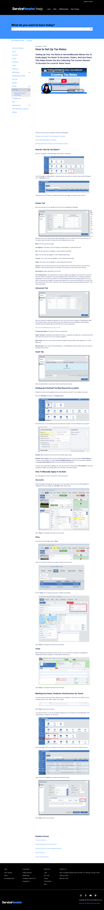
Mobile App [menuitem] (26, 875)
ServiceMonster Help (17, 40)
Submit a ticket (88, 1)
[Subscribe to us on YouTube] (91, 895)
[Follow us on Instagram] (81, 895)
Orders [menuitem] (14, 58)
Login (49, 9)
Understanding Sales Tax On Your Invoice (46, 844)
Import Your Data (39, 852)
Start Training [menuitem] (8, 872)
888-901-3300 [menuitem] (63, 878)
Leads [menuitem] (14, 65)
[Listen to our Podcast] (95, 895)
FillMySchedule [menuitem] (27, 872)
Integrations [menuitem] (26, 881)
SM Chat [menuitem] (14, 79)
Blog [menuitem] (45, 884)
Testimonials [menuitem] (47, 881)
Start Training (75, 9)
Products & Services (40, 840)
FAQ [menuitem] (13, 102)
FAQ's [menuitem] (6, 875)
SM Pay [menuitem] (14, 86)
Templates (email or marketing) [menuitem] (20, 94)
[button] (29, 72)
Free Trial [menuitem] (46, 875)
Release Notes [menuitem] (16, 105)
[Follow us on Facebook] (86, 895)
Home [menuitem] (14, 51)
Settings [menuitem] (14, 89)
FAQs (54, 9)
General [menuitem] (14, 112)
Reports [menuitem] (14, 82)
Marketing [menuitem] (15, 69)
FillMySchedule (63, 9)
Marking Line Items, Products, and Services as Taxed (51, 143)
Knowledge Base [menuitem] (9, 878)
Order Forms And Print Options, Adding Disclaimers (48, 848)
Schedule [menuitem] (15, 62)
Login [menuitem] (45, 872)
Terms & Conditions (85, 903)
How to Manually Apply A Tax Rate (45, 140)
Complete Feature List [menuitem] (29, 878)
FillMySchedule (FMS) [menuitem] (18, 76)
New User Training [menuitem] (17, 48)
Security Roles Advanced (42, 857)
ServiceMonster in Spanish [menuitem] (20, 109)
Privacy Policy (96, 903)
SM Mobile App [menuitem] (16, 98)
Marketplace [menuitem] (16, 72)
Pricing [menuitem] (46, 878)
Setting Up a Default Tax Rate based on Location (50, 136)
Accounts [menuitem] (15, 55)
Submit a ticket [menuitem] (63, 875)
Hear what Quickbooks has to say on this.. (48, 327)
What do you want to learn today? (33, 25)
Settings (29, 40)
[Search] (91, 29)
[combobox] (50, 29)
